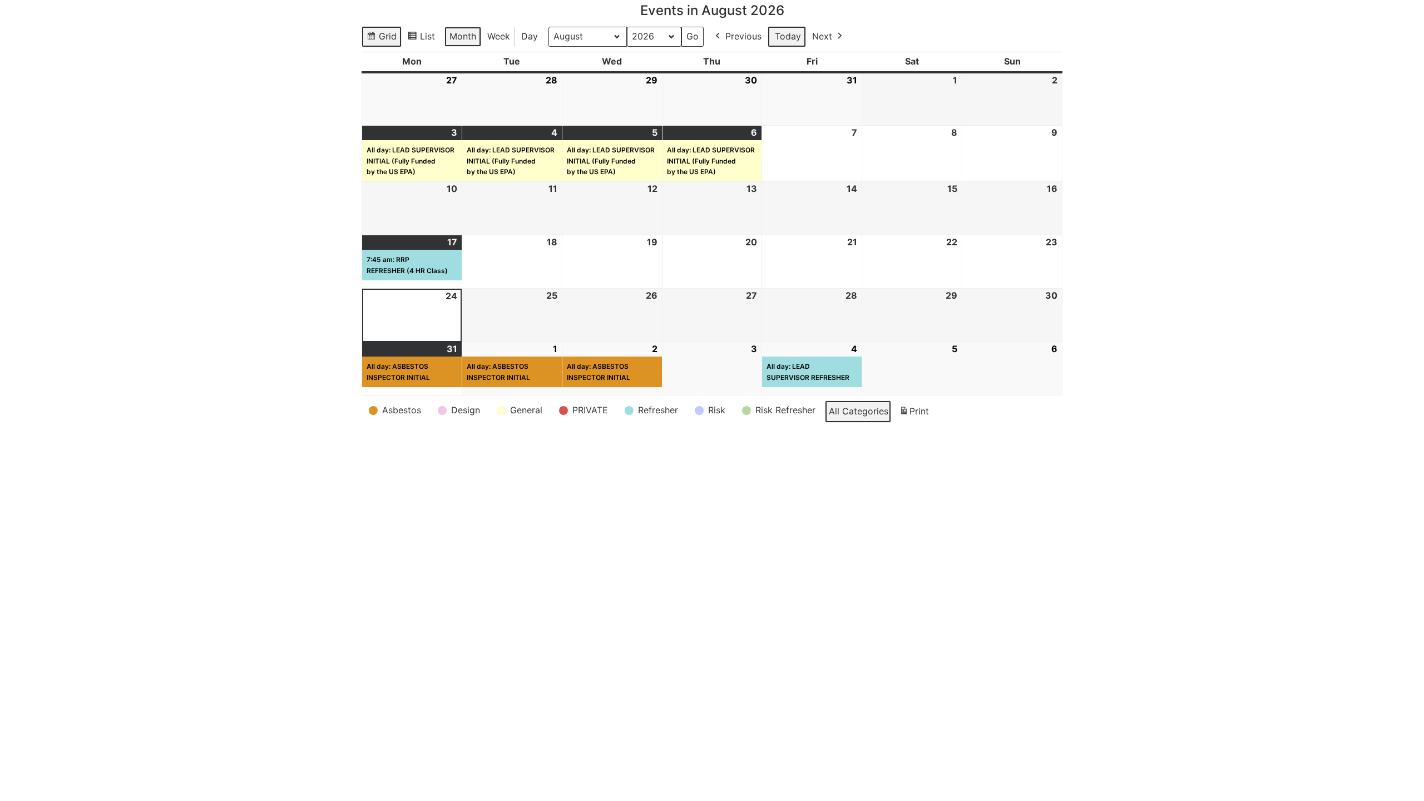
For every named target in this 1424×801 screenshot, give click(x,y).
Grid (382, 39)
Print (914, 414)
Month (462, 36)
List (423, 39)
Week (498, 36)
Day (529, 36)
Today (788, 36)
